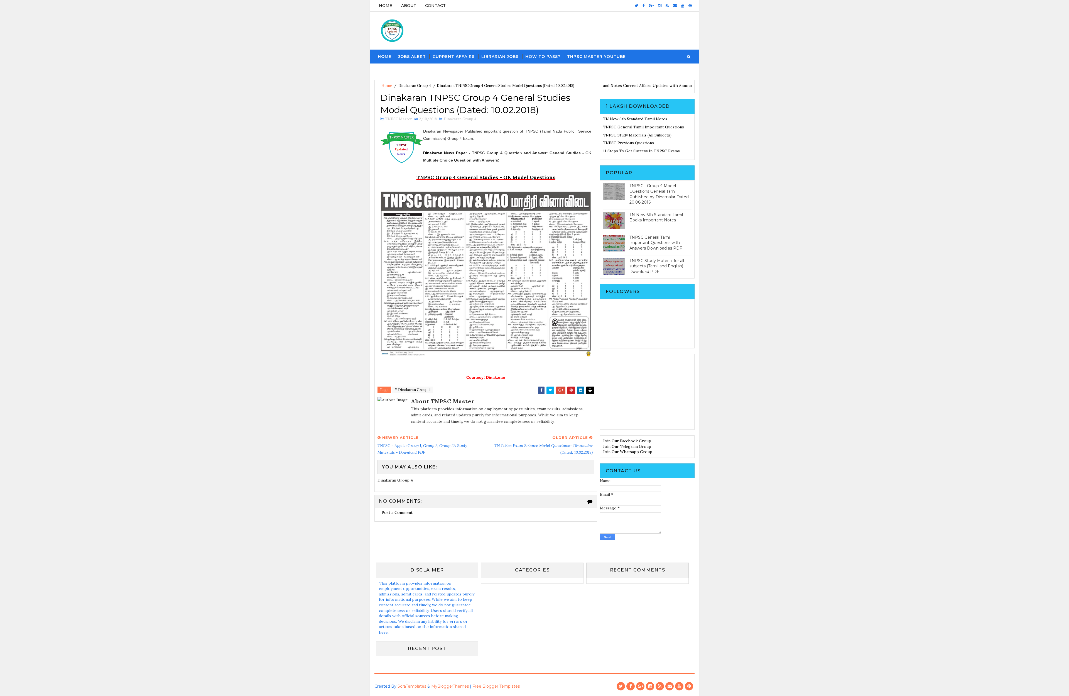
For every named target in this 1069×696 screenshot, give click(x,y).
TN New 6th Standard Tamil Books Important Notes (656, 217)
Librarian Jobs (500, 56)
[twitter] (636, 5)
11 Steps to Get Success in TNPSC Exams (641, 150)
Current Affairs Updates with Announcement (685, 85)
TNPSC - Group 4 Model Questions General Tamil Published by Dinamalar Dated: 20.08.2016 (659, 194)
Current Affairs (454, 56)
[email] (674, 5)
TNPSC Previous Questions (628, 142)
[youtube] (683, 5)
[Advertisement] (647, 392)
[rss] (667, 5)
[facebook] (643, 5)
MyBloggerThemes (450, 686)
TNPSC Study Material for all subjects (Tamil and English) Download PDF (656, 266)
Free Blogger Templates (496, 686)
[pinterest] (690, 5)
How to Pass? (542, 56)
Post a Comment (397, 512)
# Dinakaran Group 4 (412, 389)
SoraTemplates (412, 686)
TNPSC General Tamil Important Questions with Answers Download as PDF (655, 243)
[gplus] (651, 5)
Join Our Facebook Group (627, 440)
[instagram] (660, 5)
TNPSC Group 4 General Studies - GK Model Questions (485, 177)
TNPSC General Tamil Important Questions (643, 127)
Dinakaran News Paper (445, 153)
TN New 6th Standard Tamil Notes (635, 118)
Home (385, 5)
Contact (435, 5)
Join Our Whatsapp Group (627, 451)
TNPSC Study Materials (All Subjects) (637, 135)
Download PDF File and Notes (614, 85)
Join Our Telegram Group (627, 446)
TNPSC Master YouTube (596, 56)
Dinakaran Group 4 (414, 85)
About (408, 5)
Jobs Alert (412, 56)
